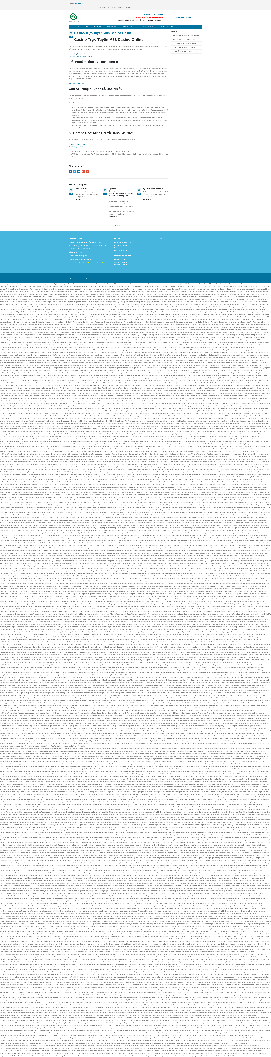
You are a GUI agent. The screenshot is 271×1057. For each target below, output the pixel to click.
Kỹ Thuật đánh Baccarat (119, 189)
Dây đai (125, 27)
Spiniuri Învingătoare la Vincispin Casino (185, 51)
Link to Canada (147, 27)
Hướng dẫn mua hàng (121, 245)
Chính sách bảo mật (120, 265)
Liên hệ (134, 27)
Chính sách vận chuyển (121, 248)
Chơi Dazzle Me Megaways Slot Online (82, 56)
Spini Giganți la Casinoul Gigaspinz (184, 47)
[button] (116, 225)
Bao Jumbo (97, 27)
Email (87, 171)
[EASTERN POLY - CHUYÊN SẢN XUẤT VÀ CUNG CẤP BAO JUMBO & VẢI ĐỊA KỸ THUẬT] (74, 17)
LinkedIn (78, 171)
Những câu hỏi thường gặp (122, 243)
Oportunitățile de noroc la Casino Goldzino (186, 35)
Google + (83, 171)
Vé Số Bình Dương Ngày (77, 83)
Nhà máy (86, 27)
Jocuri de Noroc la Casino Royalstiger (184, 43)
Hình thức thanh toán (120, 250)
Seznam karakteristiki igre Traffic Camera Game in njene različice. (155, 191)
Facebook (70, 171)
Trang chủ (75, 27)
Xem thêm (78, 216)
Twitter (74, 171)
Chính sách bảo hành (120, 262)
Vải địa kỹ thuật (111, 27)
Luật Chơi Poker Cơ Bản (77, 144)
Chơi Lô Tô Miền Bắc (76, 103)
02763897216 (185, 17)
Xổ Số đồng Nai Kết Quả (77, 147)
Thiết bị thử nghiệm (164, 27)
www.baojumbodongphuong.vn (83, 259)
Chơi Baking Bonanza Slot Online (80, 54)
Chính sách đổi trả (120, 259)
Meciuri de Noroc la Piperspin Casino (184, 39)
